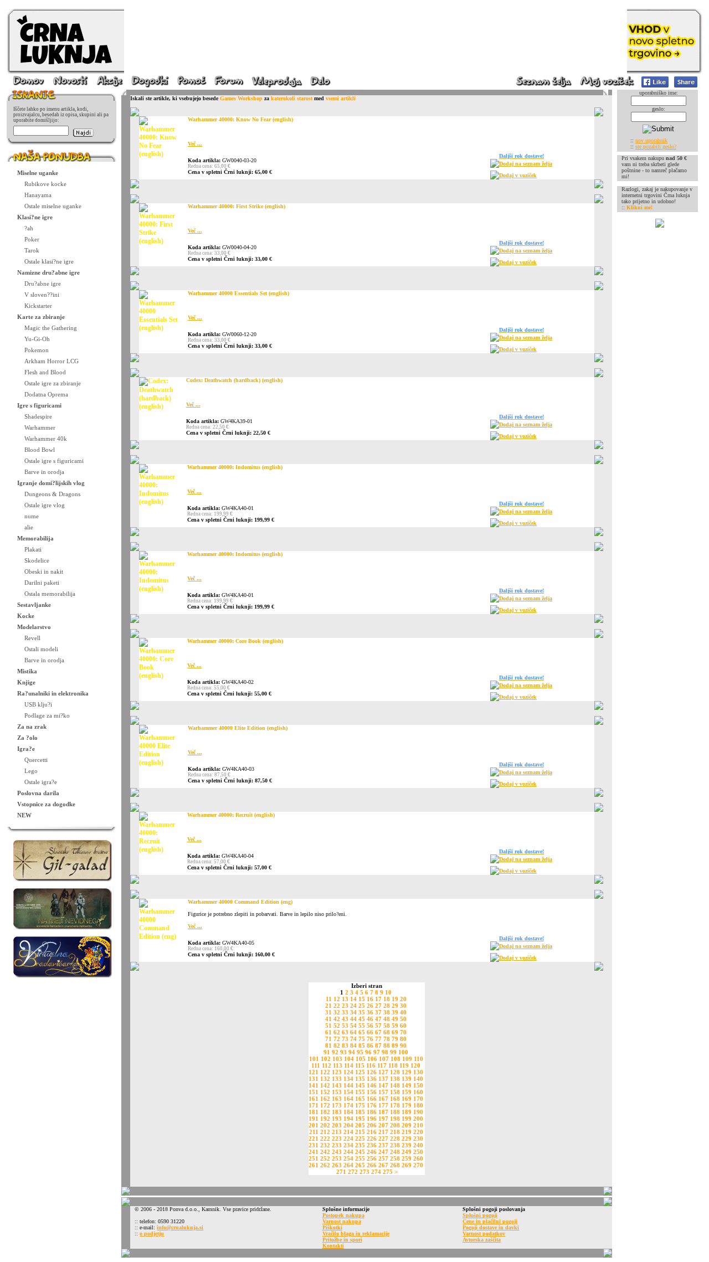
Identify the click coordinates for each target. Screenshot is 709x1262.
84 (353, 1045)
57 (378, 1025)
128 (395, 1072)
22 (336, 1005)
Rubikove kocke (45, 184)
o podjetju (152, 1233)
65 (361, 1032)
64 (353, 1032)
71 (328, 1039)
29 (395, 1005)
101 (314, 1058)
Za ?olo (27, 737)
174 (348, 1105)
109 (407, 1058)
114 (348, 1065)
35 (361, 1012)
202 (325, 1125)
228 (395, 1138)
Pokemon (36, 350)
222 (325, 1138)
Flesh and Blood (45, 372)
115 (359, 1065)
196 (372, 1118)
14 (353, 999)
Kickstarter (38, 305)
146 (372, 1085)
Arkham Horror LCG (51, 361)
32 (336, 1012)
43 (345, 1019)
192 (325, 1118)
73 (345, 1039)
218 (395, 1132)
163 (337, 1098)
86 (370, 1045)
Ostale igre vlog (44, 505)
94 (351, 1052)
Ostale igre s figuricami (54, 460)
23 (345, 1005)
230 (418, 1138)
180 (418, 1105)
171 (313, 1105)
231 (313, 1145)
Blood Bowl (39, 449)
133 (337, 1078)
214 (348, 1132)
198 (395, 1118)
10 (388, 992)
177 (383, 1105)
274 (376, 1171)
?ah (28, 228)
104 (349, 1058)
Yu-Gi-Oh (37, 339)
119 (404, 1065)
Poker (31, 239)
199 (407, 1118)
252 (325, 1158)
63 (345, 1032)
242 (325, 1151)
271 (341, 1171)
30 (403, 1005)
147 (383, 1085)
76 (370, 1039)
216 (372, 1132)
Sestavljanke (34, 604)
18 (386, 999)
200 (418, 1118)
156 (372, 1092)
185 (360, 1112)
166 (372, 1098)
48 (386, 1019)
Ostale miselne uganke (52, 206)
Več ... (195, 144)
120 (415, 1065)
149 (407, 1085)
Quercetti (36, 759)
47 (378, 1019)
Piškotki (332, 1227)
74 (353, 1039)
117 (382, 1065)
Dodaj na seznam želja (525, 164)
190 (418, 1112)
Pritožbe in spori (342, 1240)
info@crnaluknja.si (180, 1227)
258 (395, 1158)
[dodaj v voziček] (494, 177)
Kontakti (333, 1246)
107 (384, 1058)
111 (315, 1065)
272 (353, 1171)
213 (337, 1132)
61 (328, 1032)
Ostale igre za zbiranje (52, 383)
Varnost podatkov (484, 1233)
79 (395, 1039)
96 (368, 1052)
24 (353, 1005)
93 (343, 1052)
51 (328, 1025)
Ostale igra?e (40, 782)
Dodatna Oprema (46, 394)
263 (337, 1165)
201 (313, 1125)
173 (337, 1105)
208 (395, 1125)
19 (395, 999)
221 (313, 1138)
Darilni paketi (41, 582)
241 (313, 1151)
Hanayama (38, 195)
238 (395, 1145)
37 (378, 1012)
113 (337, 1065)
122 (325, 1072)
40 (403, 1012)
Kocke (25, 615)
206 (372, 1125)
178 (395, 1105)
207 (383, 1125)
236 (372, 1145)
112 (326, 1065)
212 (325, 1132)
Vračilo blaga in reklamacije (355, 1233)
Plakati (33, 549)
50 (403, 1019)
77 (378, 1039)
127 (383, 1072)
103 (337, 1058)
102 (326, 1058)
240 (418, 1145)
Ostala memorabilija (49, 593)
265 (360, 1165)
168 (395, 1098)
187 (383, 1112)
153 (337, 1092)
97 (376, 1052)
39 (395, 1012)
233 (337, 1145)
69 (395, 1032)
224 (348, 1138)
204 (348, 1125)
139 (407, 1078)
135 (360, 1078)
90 (403, 1045)
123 (337, 1072)
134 (348, 1078)
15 (361, 999)
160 (418, 1092)
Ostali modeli (41, 649)
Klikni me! (639, 207)
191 (313, 1118)
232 (325, 1145)
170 (418, 1098)
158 (395, 1092)
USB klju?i (38, 704)
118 (393, 1065)
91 (326, 1052)
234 (348, 1145)
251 (313, 1158)
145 (360, 1085)
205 (360, 1125)
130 (418, 1072)
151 (313, 1092)
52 (336, 1025)
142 (325, 1085)
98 (385, 1052)
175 (360, 1105)
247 (383, 1151)
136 (372, 1078)
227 (383, 1138)
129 (407, 1072)
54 (353, 1025)
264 (348, 1165)
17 (378, 999)
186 (372, 1112)
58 (386, 1025)
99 (393, 1052)
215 (360, 1132)
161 (313, 1098)
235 (360, 1145)
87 (378, 1045)
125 (360, 1072)
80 (403, 1039)
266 (372, 1165)
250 (418, 1151)
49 (395, 1019)
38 (386, 1012)
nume (31, 516)
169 (407, 1098)
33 (345, 1012)
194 (348, 1118)
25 (361, 1005)
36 (370, 1012)
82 (336, 1045)
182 (325, 1112)
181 (313, 1112)
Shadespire (38, 416)
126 (372, 1072)
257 (383, 1158)
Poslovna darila (38, 793)
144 (348, 1085)
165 (360, 1098)
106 (372, 1058)
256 (372, 1158)
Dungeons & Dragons (52, 494)
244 (348, 1151)
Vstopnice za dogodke (46, 804)
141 (313, 1085)
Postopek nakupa (343, 1215)
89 (395, 1045)
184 (348, 1112)
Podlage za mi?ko (47, 715)
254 (348, 1158)
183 (337, 1112)
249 (407, 1151)
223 (337, 1138)
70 (403, 1032)
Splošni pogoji (480, 1215)
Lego (31, 770)
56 (370, 1025)
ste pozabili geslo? (655, 146)
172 (325, 1105)
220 (418, 1132)
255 (360, 1158)
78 (386, 1039)
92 (335, 1052)
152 (325, 1092)
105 (361, 1058)
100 (403, 1052)
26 (370, 1005)
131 (313, 1078)
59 (395, 1025)
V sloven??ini (41, 294)
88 (386, 1045)
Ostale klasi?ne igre (49, 261)
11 (329, 999)
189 (407, 1112)
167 (383, 1098)
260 (418, 1158)
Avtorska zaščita (482, 1240)
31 (328, 1012)
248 (395, 1151)
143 (337, 1085)
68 (386, 1032)
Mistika (27, 671)
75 (361, 1039)
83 (345, 1045)
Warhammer (39, 427)
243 (337, 1151)
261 (313, 1165)
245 (360, 1151)
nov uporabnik (651, 140)
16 (370, 999)
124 (348, 1072)
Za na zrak (32, 726)
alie (28, 527)
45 (361, 1019)
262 (325, 1165)
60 (403, 1025)
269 (407, 1165)
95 (360, 1052)
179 (407, 1105)
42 (336, 1019)
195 (360, 1118)
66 (370, 1032)
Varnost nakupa (341, 1221)
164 (348, 1098)
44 (353, 1019)
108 (395, 1058)
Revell (32, 638)
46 (370, 1019)
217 (383, 1132)
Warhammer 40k (45, 438)
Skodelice (36, 560)
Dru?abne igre (42, 283)
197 (383, 1118)
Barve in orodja (44, 471)
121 (313, 1072)
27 (378, 1005)
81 (328, 1045)
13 (345, 999)
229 (407, 1138)
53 (345, 1025)
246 (372, 1151)
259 (407, 1158)
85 (361, 1045)
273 (364, 1171)
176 (372, 1105)
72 (336, 1039)
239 (407, 1145)
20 (403, 999)
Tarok (31, 250)
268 (395, 1165)
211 (313, 1132)
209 (407, 1125)
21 (328, 1005)
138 (395, 1078)
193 (337, 1118)
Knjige (26, 682)
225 (360, 1138)
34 (353, 1012)
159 (407, 1092)
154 (348, 1092)
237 (383, 1145)
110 (418, 1058)
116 (371, 1065)
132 (325, 1078)
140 (418, 1078)
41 (328, 1019)
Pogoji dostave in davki (491, 1227)
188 (395, 1112)
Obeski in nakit (43, 571)
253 (337, 1158)
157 (383, 1092)
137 (383, 1078)
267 (383, 1165)
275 (388, 1171)
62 (336, 1032)
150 (418, 1085)
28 (386, 1005)
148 (395, 1085)
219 (407, 1132)
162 (325, 1098)
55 (361, 1025)
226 (372, 1138)
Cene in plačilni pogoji (490, 1221)
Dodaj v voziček (518, 175)
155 (360, 1092)
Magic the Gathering (50, 327)
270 (418, 1165)
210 (418, 1125)
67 (378, 1032)
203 (337, 1125)
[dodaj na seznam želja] (494, 166)
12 (336, 999)
